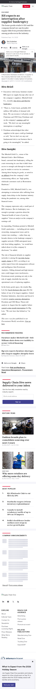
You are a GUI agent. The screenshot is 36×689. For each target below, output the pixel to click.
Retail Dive (21, 638)
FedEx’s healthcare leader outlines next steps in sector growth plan (18, 522)
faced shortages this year (17, 290)
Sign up (26, 6)
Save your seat (9, 685)
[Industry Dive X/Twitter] (13, 602)
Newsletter (5, 623)
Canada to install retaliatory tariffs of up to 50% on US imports (19, 512)
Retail (4, 372)
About (4, 614)
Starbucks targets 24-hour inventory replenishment (19, 502)
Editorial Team (6, 617)
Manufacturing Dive (24, 635)
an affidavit (6, 175)
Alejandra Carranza (9, 355)
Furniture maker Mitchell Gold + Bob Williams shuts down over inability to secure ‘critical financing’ (18, 340)
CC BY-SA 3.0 (28, 81)
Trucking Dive (22, 642)
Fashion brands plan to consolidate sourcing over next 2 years (15, 440)
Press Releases (7, 632)
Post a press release (16, 585)
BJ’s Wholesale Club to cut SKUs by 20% (19, 494)
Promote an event (24, 624)
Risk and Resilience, (18, 368)
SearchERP (22, 645)
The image (5, 81)
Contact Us (5, 620)
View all (5, 585)
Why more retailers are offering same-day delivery (16, 475)
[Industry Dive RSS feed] (18, 602)
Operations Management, (12, 370)
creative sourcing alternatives (19, 299)
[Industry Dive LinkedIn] (3, 602)
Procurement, (27, 370)
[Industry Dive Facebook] (8, 602)
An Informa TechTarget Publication (18, 2)
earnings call (21, 120)
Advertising (21, 616)
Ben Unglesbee (12, 41)
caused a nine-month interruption (14, 308)
